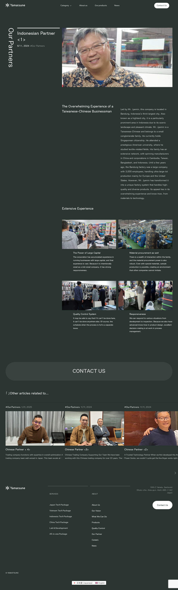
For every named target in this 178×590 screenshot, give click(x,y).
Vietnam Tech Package (60, 511)
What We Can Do (99, 517)
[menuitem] (83, 583)
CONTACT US (89, 371)
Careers (95, 540)
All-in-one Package (58, 534)
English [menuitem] (101, 583)
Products (96, 522)
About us (83, 6)
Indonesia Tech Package (61, 517)
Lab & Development (59, 528)
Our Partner (97, 534)
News (116, 6)
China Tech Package (59, 522)
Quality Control (98, 528)
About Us (96, 505)
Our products (101, 6)
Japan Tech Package (59, 505)
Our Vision (96, 511)
